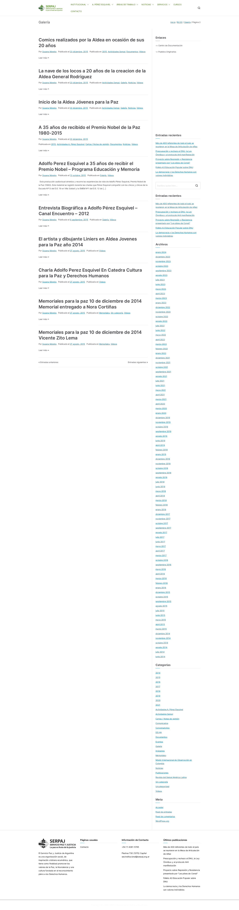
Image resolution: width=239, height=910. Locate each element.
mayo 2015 (161, 620)
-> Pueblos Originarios (166, 52)
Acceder (159, 807)
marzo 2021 (161, 399)
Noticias (132, 82)
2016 (158, 682)
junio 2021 (160, 385)
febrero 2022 (162, 348)
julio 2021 (160, 381)
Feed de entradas (164, 812)
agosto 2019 (161, 436)
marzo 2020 (161, 408)
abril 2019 (160, 445)
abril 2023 (160, 293)
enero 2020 (161, 413)
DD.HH (159, 732)
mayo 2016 (161, 569)
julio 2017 (160, 537)
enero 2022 (161, 353)
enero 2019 (161, 454)
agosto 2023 (161, 275)
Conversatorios (162, 728)
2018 (158, 691)
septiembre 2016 (163, 564)
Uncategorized (162, 786)
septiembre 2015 (163, 601)
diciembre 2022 (163, 307)
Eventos (159, 742)
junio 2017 (160, 541)
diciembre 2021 (163, 358)
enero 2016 (161, 587)
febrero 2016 (162, 583)
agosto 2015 (161, 606)
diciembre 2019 (163, 417)
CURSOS (177, 4)
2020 (158, 700)
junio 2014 (160, 656)
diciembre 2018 (163, 459)
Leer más (43, 58)
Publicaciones (162, 773)
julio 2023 (160, 280)
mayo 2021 (161, 390)
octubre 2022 (162, 316)
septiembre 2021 (163, 371)
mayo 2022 (161, 335)
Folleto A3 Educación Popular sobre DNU (174, 167)
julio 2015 (160, 610)
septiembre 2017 (163, 528)
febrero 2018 (162, 505)
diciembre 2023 (163, 257)
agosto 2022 (161, 321)
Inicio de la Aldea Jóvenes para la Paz (78, 102)
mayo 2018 (161, 491)
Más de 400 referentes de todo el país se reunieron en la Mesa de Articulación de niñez (176, 145)
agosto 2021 (161, 376)
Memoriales (104, 313)
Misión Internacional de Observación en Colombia (174, 762)
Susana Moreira (49, 51)
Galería (124, 82)
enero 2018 (161, 509)
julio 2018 (160, 482)
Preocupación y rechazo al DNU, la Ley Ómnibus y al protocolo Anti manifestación (175, 153)
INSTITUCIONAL (78, 4)
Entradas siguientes (137, 362)
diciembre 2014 (163, 633)
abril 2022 (160, 339)
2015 (104, 51)
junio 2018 (160, 486)
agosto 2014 (161, 647)
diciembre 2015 (163, 592)
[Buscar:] (178, 185)
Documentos (132, 51)
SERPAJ (112, 905)
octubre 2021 (162, 367)
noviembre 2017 (163, 519)
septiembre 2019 (163, 431)
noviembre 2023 (163, 261)
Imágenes (160, 751)
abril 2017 (160, 551)
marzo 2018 (161, 500)
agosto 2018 (161, 477)
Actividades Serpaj (116, 51)
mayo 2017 (161, 546)
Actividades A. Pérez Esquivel (70, 144)
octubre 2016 (162, 560)
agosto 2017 (161, 532)
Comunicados (162, 723)
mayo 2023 (161, 289)
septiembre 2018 (163, 473)
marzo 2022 (161, 344)
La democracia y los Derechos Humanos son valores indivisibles (176, 174)
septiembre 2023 (163, 270)
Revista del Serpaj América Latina (171, 777)
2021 (158, 705)
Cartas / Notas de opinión (97, 144)
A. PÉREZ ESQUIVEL (101, 4)
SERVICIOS (162, 4)
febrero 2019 (162, 450)
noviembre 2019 (163, 422)
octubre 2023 (162, 266)
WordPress (142, 905)
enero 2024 (161, 252)
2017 (158, 686)
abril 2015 (160, 624)
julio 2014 (160, 652)
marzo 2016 (161, 578)
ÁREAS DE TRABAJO (126, 4)
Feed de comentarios (165, 816)
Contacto (84, 847)
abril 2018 (160, 496)
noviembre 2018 (163, 463)
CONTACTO (76, 11)
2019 (158, 696)
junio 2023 (160, 284)
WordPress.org (162, 821)
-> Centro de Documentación (169, 45)
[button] (87, 4)
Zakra (132, 905)
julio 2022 (160, 326)
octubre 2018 (162, 468)
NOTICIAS (146, 4)
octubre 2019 (162, 427)
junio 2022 (160, 330)
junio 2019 (160, 440)
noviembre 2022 (163, 312)
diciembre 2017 (163, 514)
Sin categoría (117, 313)
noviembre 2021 (163, 362)
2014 (158, 673)
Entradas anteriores (49, 362)
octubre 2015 (162, 597)
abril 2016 (160, 574)
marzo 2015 (161, 629)
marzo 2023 (161, 298)
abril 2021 (160, 394)
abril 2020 (160, 404)
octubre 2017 (162, 523)
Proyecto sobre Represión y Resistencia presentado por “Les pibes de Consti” (174, 161)
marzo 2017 (161, 555)
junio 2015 (160, 615)
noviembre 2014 (163, 638)
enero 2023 (161, 303)
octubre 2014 (162, 643)
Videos (142, 51)
